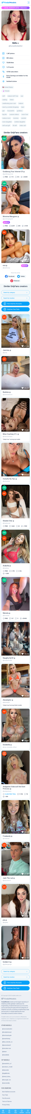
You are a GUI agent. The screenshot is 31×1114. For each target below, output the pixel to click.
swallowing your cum (9, 103)
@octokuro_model (7, 1066)
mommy (15, 118)
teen (22, 107)
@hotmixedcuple (6, 1035)
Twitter (23, 276)
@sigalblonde (6, 1073)
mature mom (6, 118)
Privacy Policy (6, 1104)
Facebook (11, 276)
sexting (4, 100)
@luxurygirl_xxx (6, 1079)
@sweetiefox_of (6, 1063)
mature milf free (13, 96)
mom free (25, 114)
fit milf (15, 125)
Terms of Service (7, 1101)
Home (3, 1112)
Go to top (28, 1112)
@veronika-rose (6, 1048)
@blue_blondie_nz (7, 1042)
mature (21, 103)
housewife (10, 111)
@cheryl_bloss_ (6, 1076)
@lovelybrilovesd (6, 1032)
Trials (15, 1112)
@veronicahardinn (7, 1029)
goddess (19, 111)
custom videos (14, 114)
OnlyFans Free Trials (13, 309)
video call (23, 125)
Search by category (9, 292)
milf (3, 96)
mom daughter (7, 122)
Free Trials (5, 1095)
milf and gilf (6, 125)
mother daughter (19, 122)
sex (22, 96)
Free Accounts (6, 1098)
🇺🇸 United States (7, 87)
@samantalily (6, 1083)
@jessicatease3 (6, 1045)
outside (23, 118)
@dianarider (5, 1070)
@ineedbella (5, 1055)
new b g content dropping (10, 107)
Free (9, 1112)
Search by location (8, 298)
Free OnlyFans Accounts (14, 304)
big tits (4, 114)
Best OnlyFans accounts (8, 1091)
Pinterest (16, 281)
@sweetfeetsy (6, 1038)
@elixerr (4, 1051)
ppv (3, 111)
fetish (12, 100)
